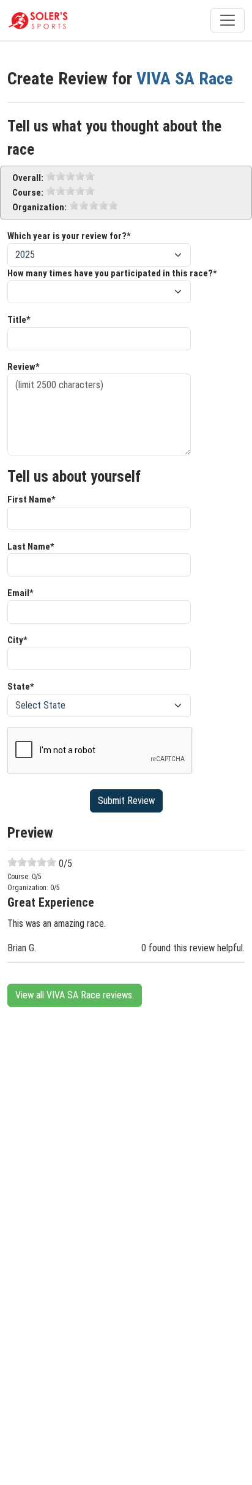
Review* (23, 366)
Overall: (27, 177)
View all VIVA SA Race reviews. (74, 995)
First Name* (31, 499)
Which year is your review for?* (69, 235)
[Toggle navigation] (227, 20)
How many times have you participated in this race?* (112, 273)
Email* (20, 593)
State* (20, 686)
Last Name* (30, 546)
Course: (27, 192)
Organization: (39, 207)
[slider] (70, 176)
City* (17, 640)
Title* (19, 319)
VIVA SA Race (184, 78)
